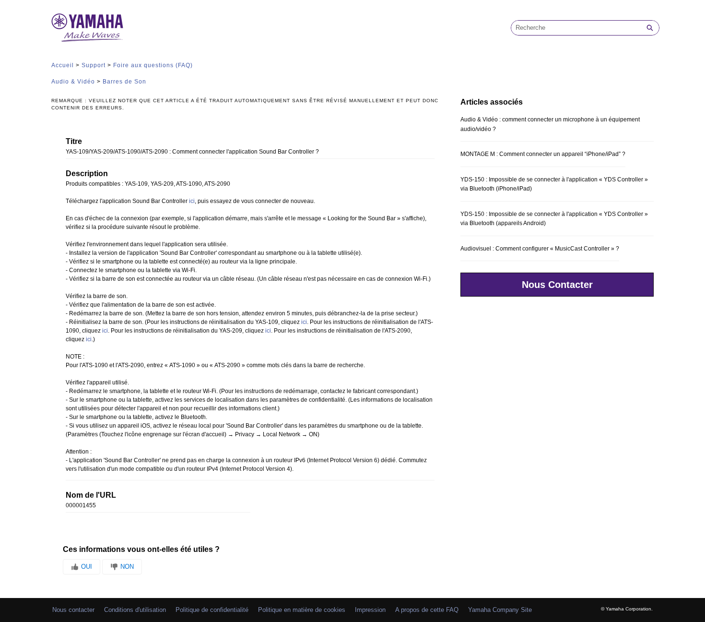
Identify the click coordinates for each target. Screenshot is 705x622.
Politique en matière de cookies (301, 609)
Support (94, 65)
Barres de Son (124, 81)
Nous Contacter (557, 284)
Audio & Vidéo (73, 81)
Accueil (62, 65)
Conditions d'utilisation (135, 609)
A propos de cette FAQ (426, 609)
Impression (370, 609)
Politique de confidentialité (212, 609)
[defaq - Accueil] (87, 27)
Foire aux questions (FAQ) (153, 65)
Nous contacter (73, 609)
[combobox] (576, 28)
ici (192, 201)
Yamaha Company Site (500, 609)
